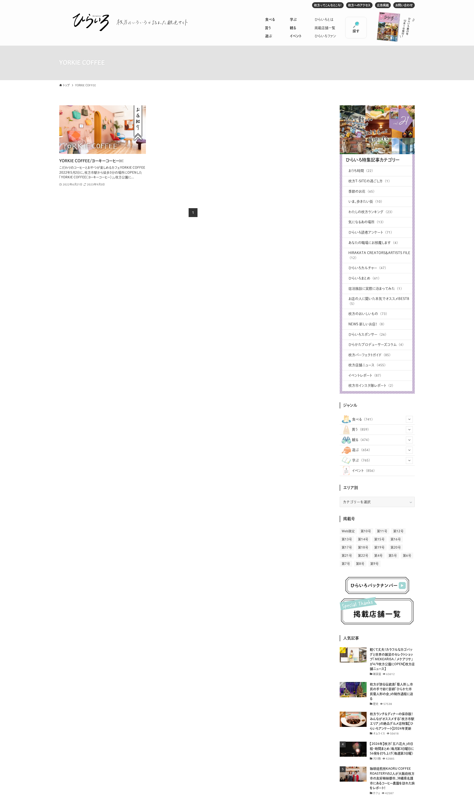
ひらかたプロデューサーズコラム (376, 344)
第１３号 (347, 539)
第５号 (393, 555)
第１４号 (363, 539)
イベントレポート (364, 375)
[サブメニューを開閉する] (409, 419)
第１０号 (366, 531)
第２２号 (363, 555)
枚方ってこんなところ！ (328, 5)
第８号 (360, 563)
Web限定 (348, 531)
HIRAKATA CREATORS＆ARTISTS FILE (379, 255)
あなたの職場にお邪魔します (373, 242)
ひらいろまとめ (363, 278)
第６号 (407, 555)
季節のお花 (361, 191)
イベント (295, 36)
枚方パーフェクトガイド (369, 355)
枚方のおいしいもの (367, 313)
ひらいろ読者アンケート (370, 232)
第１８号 (363, 547)
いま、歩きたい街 (365, 201)
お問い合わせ (404, 5)
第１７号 (347, 547)
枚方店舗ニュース (367, 365)
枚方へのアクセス (359, 5)
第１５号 (379, 539)
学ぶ (293, 19)
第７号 (346, 563)
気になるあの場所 (366, 222)
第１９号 (379, 547)
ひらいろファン (325, 36)
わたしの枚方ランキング (370, 212)
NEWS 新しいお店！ (366, 324)
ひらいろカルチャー (367, 268)
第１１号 (382, 531)
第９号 (374, 563)
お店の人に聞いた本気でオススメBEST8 (378, 301)
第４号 (378, 555)
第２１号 (347, 555)
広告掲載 (383, 5)
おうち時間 (360, 170)
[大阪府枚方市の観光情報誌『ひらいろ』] (91, 22)
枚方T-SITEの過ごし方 (369, 181)
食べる (270, 19)
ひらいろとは (324, 19)
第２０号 (396, 547)
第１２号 (398, 531)
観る (293, 28)
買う (268, 28)
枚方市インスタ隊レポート (370, 385)
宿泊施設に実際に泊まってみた (375, 288)
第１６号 (396, 539)
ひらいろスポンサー (367, 334)
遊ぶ (268, 36)
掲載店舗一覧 (325, 28)
